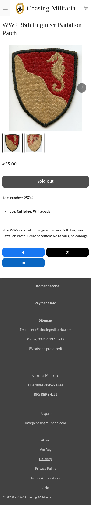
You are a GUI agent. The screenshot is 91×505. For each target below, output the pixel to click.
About (45, 440)
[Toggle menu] (5, 8)
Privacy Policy (45, 469)
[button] (12, 143)
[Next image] (81, 88)
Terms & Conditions (45, 478)
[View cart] (86, 8)
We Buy (45, 450)
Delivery (45, 459)
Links (45, 488)
